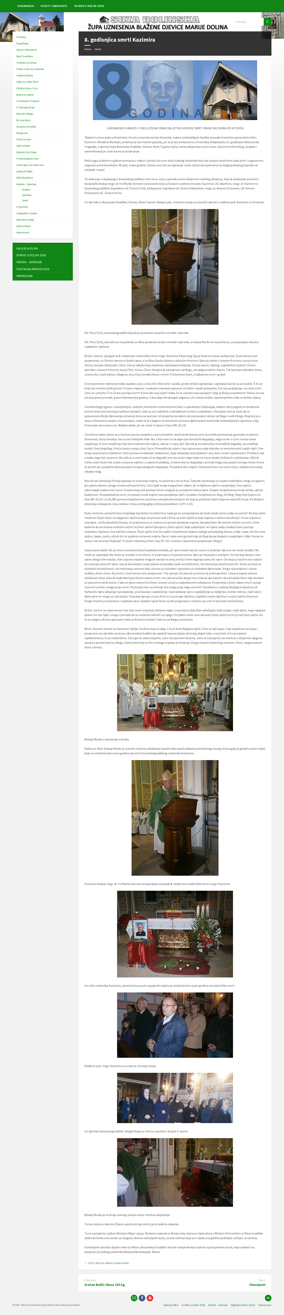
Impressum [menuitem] (264, 1305)
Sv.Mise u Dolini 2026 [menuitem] (193, 1305)
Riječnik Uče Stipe (26, 152)
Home (87, 49)
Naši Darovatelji (25, 219)
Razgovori (22, 133)
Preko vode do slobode (30, 69)
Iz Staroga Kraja (25, 107)
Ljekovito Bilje (24, 171)
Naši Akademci (24, 177)
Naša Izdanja (23, 226)
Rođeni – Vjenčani (26, 184)
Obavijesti (257, 1284)
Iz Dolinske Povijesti (27, 101)
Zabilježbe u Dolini (26, 213)
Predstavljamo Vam (27, 158)
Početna (21, 37)
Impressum (22, 232)
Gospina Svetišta (26, 126)
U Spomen (22, 206)
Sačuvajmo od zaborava (30, 165)
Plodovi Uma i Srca (27, 88)
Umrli (25, 200)
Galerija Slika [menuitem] (170, 1305)
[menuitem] (25, 6)
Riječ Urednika (24, 56)
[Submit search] (267, 22)
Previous (90, 1280)
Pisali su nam (23, 139)
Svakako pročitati (26, 62)
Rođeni (26, 189)
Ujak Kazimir (122, 1263)
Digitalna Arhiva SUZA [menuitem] (243, 1305)
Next (262, 1280)
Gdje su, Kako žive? (27, 81)
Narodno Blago (24, 113)
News (98, 49)
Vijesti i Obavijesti (26, 49)
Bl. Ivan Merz (23, 120)
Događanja (22, 43)
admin (108, 1263)
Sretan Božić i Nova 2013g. (105, 1284)
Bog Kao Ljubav (25, 94)
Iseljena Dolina (24, 75)
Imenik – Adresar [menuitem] (218, 1305)
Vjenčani (26, 195)
